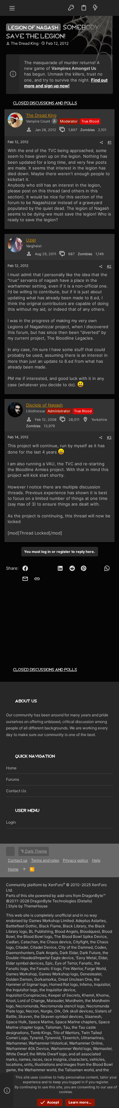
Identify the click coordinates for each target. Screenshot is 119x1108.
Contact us (16, 790)
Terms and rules (45, 860)
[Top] (24, 869)
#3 (109, 437)
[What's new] (95, 7)
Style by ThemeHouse (28, 906)
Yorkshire (99, 419)
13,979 (49, 426)
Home (11, 768)
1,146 (100, 254)
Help (96, 860)
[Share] (101, 142)
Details (84, 901)
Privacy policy (75, 860)
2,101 (102, 130)
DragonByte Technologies (53, 901)
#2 (109, 266)
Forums (12, 779)
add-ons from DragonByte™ (81, 895)
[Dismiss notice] (105, 63)
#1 (109, 142)
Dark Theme (35, 851)
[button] (12, 8)
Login (11, 822)
